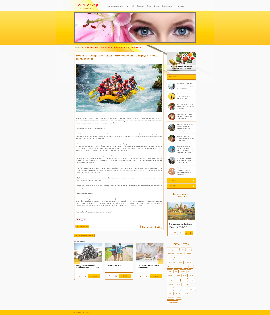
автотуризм (178, 266)
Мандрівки (188, 253)
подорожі (170, 284)
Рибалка (180, 262)
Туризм (170, 266)
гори (191, 266)
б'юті (185, 266)
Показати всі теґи (173, 302)
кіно (177, 280)
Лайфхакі (179, 253)
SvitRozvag (78, 47)
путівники (186, 284)
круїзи (191, 275)
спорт (184, 289)
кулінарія (170, 280)
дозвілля (183, 271)
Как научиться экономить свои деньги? (120, 266)
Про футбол (171, 262)
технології (178, 293)
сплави (178, 289)
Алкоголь (175, 249)
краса (184, 275)
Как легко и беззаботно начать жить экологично (181, 225)
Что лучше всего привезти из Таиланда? (151, 266)
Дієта (183, 249)
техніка (186, 293)
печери (192, 280)
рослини (170, 289)
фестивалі (171, 297)
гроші (176, 271)
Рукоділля (188, 262)
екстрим (170, 275)
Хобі (85, 47)
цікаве (179, 297)
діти (189, 271)
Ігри (169, 249)
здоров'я (178, 275)
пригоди (178, 284)
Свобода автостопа (86, 265)
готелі (169, 271)
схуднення (192, 289)
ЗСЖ (189, 249)
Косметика (171, 253)
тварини (170, 293)
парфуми (184, 280)
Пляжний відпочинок (179, 258)
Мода (169, 258)
